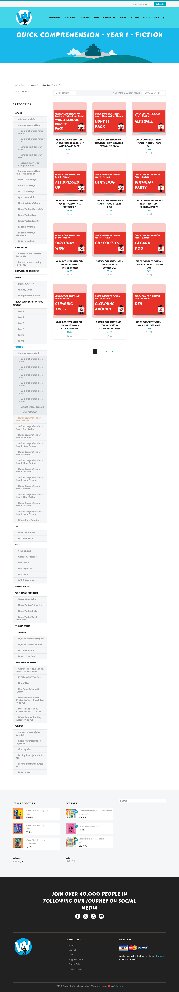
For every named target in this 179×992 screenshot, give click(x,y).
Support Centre (76, 959)
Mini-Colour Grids (27, 599)
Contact (72, 950)
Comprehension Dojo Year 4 (30, 384)
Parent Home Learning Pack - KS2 (29, 264)
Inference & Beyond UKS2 (30, 156)
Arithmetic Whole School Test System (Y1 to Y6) (30, 670)
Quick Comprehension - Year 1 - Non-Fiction (29, 428)
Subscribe (160, 4)
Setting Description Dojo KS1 (29, 757)
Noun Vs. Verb (25, 551)
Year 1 (21, 311)
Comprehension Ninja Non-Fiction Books (28, 172)
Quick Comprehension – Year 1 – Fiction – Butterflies (109, 265)
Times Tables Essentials (26, 593)
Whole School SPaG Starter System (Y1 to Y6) (28, 710)
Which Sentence (26, 580)
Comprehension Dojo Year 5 (30, 392)
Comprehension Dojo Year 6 (30, 400)
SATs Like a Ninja (26, 191)
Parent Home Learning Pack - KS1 (29, 255)
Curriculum (109, 17)
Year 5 (21, 335)
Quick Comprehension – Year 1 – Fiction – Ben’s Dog (109, 204)
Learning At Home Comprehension (28, 164)
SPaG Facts (23, 562)
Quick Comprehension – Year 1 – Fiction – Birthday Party (148, 204)
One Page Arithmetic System (28, 690)
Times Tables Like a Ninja (30, 209)
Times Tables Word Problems (26, 618)
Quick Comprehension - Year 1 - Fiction (29, 419)
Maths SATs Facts (26, 532)
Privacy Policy (75, 969)
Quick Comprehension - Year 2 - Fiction (29, 436)
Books (146, 17)
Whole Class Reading (28, 520)
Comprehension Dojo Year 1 (30, 360)
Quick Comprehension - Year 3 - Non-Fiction (29, 462)
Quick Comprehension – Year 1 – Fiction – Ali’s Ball (148, 143)
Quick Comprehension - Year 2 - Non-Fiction (29, 445)
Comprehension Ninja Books (30, 132)
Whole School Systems (26, 662)
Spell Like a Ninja (26, 197)
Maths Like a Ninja (27, 179)
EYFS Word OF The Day (29, 677)
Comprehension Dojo (29, 353)
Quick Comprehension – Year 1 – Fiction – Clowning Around (109, 325)
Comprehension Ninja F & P (31, 140)
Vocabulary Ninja (26, 227)
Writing (135, 17)
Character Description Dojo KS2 (28, 742)
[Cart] (165, 17)
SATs (17, 526)
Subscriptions (22, 586)
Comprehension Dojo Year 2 (30, 368)
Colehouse (118, 986)
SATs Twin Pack (25, 538)
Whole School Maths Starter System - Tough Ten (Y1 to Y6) (30, 700)
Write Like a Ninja (26, 241)
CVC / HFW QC (30, 412)
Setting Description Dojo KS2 (29, 765)
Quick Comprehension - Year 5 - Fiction (29, 487)
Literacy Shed (25, 749)
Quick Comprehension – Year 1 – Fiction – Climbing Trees (69, 325)
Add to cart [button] (68, 153)
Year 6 (21, 341)
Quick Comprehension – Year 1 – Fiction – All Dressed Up (69, 204)
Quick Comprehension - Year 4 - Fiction (29, 470)
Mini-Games (54, 17)
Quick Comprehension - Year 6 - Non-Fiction (29, 513)
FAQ (71, 955)
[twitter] (85, 916)
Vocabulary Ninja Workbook (25, 234)
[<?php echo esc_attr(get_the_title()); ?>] (71, 153)
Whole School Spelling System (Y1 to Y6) (28, 719)
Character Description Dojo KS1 (28, 734)
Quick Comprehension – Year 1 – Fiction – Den (148, 323)
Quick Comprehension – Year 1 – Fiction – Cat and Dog (149, 265)
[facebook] (77, 916)
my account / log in (141, 4)
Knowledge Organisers (27, 271)
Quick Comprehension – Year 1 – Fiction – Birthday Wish (69, 265)
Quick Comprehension (32, 407)
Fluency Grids (25, 289)
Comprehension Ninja (29, 125)
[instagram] (93, 916)
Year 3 (21, 323)
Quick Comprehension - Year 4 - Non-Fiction (29, 479)
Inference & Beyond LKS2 (30, 148)
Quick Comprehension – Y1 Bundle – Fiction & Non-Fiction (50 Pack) (109, 143)
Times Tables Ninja (27, 215)
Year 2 (21, 317)
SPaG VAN (23, 574)
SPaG (96, 17)
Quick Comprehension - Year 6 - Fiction (29, 504)
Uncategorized (22, 626)
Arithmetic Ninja (26, 119)
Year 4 (21, 329)
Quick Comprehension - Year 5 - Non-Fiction (29, 496)
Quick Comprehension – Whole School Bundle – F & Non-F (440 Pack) (70, 143)
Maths (123, 17)
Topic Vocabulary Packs (30, 644)
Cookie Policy (75, 964)
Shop (156, 17)
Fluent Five (23, 683)
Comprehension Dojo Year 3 (30, 376)
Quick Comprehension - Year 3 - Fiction (29, 453)
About (71, 945)
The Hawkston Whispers (30, 203)
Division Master (26, 284)
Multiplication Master (29, 295)
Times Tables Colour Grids (31, 605)
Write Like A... (24, 772)
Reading (85, 17)
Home (15, 85)
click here (159, 956)
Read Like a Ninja (26, 185)
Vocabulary (70, 17)
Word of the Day (26, 656)
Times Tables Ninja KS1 (29, 221)
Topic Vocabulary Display (31, 638)
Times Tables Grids (27, 611)
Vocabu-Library (26, 650)
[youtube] (101, 916)
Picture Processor (27, 556)
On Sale (72, 861)
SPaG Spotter (25, 568)
